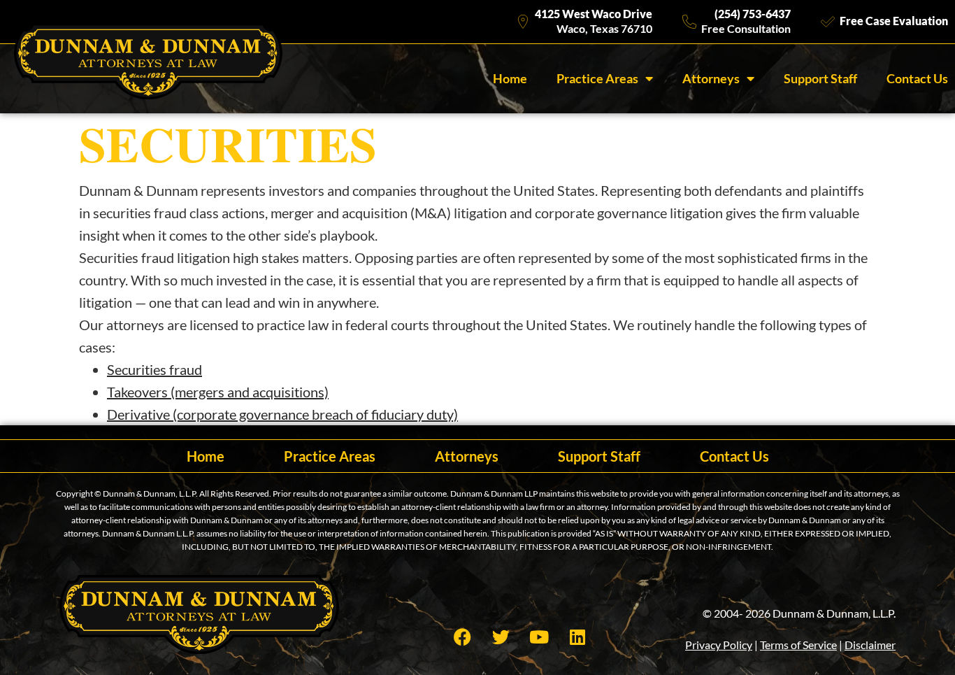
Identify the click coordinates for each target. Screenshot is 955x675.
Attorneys (711, 78)
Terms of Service (798, 644)
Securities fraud (154, 369)
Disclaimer (870, 644)
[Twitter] (500, 636)
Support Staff (820, 78)
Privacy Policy (718, 644)
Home (510, 78)
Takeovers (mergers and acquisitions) (218, 391)
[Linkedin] (577, 636)
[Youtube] (539, 636)
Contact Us (917, 78)
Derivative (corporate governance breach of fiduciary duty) (282, 414)
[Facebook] (462, 636)
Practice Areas (597, 78)
